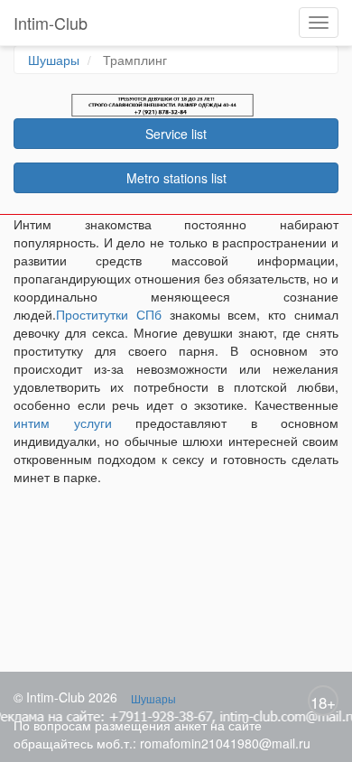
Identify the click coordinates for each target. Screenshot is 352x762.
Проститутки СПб (109, 314)
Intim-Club (51, 22)
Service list (176, 134)
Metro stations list (176, 178)
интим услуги (63, 423)
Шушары (53, 60)
